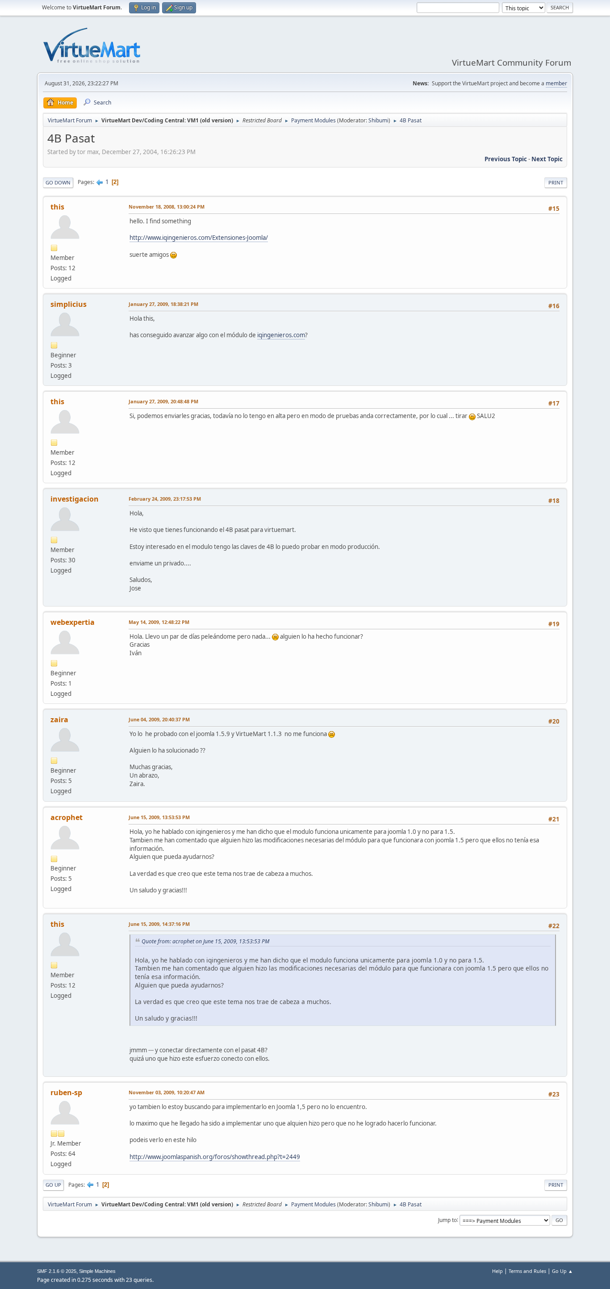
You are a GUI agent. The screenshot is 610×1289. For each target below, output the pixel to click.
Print (555, 182)
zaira (59, 719)
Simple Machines (97, 1271)
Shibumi (378, 120)
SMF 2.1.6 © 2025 (56, 1271)
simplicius (68, 304)
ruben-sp (66, 1092)
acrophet (66, 817)
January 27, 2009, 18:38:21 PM (163, 304)
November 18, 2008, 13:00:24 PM (167, 206)
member (556, 83)
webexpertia (72, 622)
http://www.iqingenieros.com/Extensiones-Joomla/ (199, 238)
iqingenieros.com (281, 335)
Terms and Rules (527, 1271)
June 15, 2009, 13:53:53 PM (159, 817)
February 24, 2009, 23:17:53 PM (165, 498)
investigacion (74, 499)
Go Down (58, 182)
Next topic (547, 159)
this (57, 207)
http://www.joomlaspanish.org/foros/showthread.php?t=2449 (215, 1157)
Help (497, 1271)
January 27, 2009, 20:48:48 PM (163, 401)
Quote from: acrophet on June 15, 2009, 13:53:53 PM (205, 941)
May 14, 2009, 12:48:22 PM (159, 622)
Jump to (447, 1219)
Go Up (53, 1184)
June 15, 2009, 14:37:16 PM (159, 924)
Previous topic (506, 159)
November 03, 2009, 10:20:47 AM (167, 1092)
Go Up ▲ (562, 1271)
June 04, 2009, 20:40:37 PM (159, 719)
